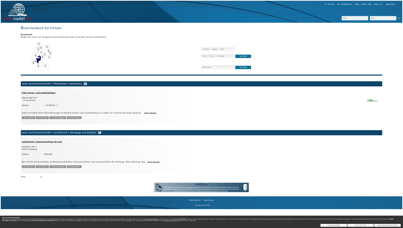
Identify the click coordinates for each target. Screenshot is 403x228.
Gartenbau (76, 84)
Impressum (208, 200)
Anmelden (390, 4)
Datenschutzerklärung (152, 219)
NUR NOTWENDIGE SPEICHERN (387, 225)
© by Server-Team (201, 205)
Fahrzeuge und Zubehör (83, 132)
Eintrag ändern (74, 118)
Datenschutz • (196, 200)
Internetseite (28, 118)
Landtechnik (60, 132)
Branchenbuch (344, 4)
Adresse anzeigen (58, 118)
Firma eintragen (363, 4)
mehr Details (150, 113)
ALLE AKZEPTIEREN (333, 225)
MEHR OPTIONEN (360, 225)
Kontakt (378, 4)
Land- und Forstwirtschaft (36, 84)
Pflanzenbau (60, 84)
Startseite (329, 4)
